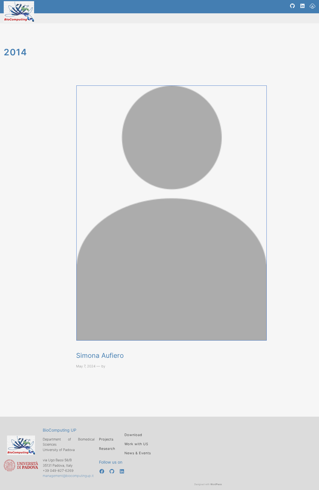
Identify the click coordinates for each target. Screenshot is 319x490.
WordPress (216, 484)
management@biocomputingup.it (68, 476)
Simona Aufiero (100, 355)
